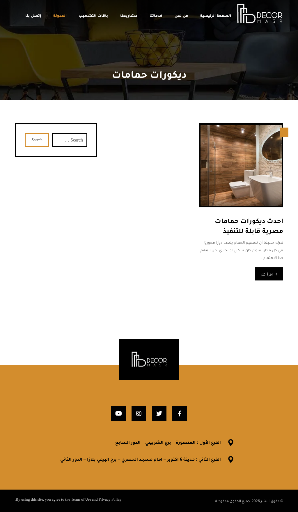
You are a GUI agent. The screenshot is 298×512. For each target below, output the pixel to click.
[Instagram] (139, 413)
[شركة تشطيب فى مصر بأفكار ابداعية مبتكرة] (259, 14)
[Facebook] (179, 413)
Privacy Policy (110, 499)
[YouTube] (118, 413)
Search (36, 140)
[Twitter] (159, 413)
